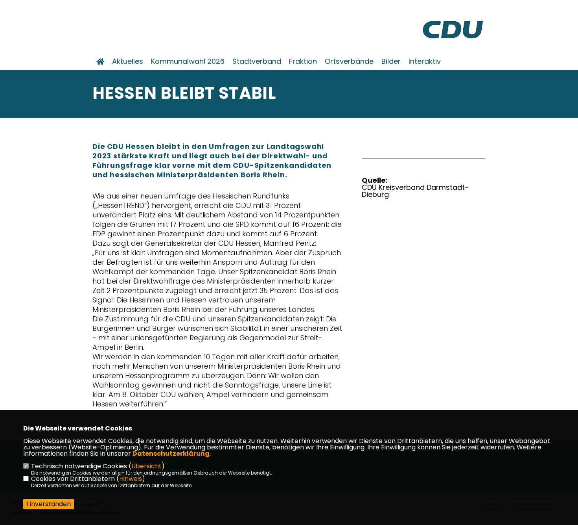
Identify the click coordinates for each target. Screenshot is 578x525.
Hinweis (130, 478)
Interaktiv (425, 61)
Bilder (391, 61)
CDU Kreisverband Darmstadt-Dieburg (415, 190)
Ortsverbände (349, 61)
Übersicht (146, 466)
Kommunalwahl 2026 (188, 61)
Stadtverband (256, 61)
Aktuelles (127, 61)
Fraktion (303, 61)
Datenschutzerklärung (171, 453)
